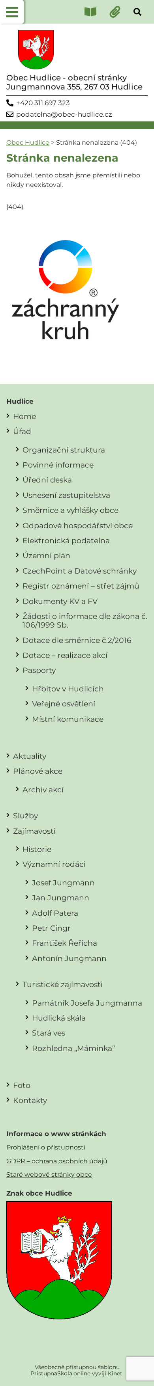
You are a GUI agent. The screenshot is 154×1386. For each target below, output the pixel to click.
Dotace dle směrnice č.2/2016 (77, 640)
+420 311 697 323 (43, 103)
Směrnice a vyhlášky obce (70, 510)
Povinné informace (58, 464)
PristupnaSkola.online (60, 1373)
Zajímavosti (34, 831)
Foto (21, 1085)
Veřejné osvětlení (63, 703)
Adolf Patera (55, 913)
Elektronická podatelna (66, 540)
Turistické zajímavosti (63, 984)
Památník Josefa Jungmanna (87, 1003)
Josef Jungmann (63, 882)
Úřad (22, 431)
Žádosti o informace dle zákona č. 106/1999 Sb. (85, 620)
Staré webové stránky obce (49, 1174)
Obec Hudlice (27, 142)
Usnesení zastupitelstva (66, 495)
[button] (12, 12)
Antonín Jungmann (69, 958)
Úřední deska (47, 479)
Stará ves (48, 1033)
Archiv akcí (43, 789)
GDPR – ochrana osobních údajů (56, 1161)
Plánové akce (37, 771)
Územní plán (46, 555)
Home (24, 416)
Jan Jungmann (60, 897)
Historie (37, 849)
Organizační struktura (64, 450)
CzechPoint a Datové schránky (80, 571)
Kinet (115, 1373)
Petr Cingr (51, 928)
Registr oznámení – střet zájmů (81, 586)
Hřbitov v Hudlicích (68, 688)
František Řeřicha (64, 943)
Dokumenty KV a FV (60, 601)
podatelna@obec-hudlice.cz (64, 114)
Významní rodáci (54, 864)
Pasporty (39, 670)
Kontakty (30, 1100)
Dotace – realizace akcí (65, 655)
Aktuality (29, 756)
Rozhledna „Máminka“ (73, 1048)
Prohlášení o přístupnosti (45, 1147)
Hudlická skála (59, 1018)
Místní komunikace (67, 719)
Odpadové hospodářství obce (78, 525)
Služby (25, 815)
